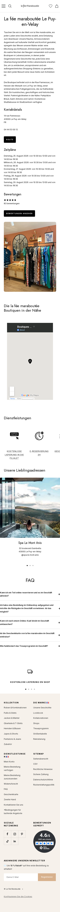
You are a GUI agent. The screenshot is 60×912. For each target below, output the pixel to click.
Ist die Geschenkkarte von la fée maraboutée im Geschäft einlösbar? (27, 635)
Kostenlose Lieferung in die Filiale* (14, 454)
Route (9, 140)
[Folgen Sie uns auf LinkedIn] (14, 841)
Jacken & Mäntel (11, 718)
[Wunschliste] (50, 6)
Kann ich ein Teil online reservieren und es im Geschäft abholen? (26, 594)
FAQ (6, 789)
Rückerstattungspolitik (43, 785)
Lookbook (38, 713)
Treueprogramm (41, 728)
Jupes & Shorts (11, 734)
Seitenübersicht (40, 759)
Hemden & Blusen (12, 728)
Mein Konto (9, 761)
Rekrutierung (39, 739)
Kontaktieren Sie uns (13, 805)
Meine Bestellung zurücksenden (12, 777)
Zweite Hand (10, 799)
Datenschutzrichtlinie (43, 779)
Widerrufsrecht (11, 784)
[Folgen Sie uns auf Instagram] (14, 834)
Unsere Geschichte (42, 707)
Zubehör (8, 744)
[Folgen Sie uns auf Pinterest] (21, 834)
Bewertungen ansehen (19, 213)
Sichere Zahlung (40, 774)
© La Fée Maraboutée (12, 889)
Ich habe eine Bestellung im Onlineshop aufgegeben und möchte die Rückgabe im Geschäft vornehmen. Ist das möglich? (26, 608)
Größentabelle (40, 734)
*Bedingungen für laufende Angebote (13, 811)
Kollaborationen (40, 718)
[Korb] (56, 6)
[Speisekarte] (3, 6)
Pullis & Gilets (10, 713)
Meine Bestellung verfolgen (12, 768)
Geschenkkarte (11, 794)
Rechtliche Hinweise (42, 769)
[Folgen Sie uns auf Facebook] (7, 834)
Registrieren (47, 877)
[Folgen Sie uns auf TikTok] (7, 841)
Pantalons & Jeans (12, 739)
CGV (35, 764)
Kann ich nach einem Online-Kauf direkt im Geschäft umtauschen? (24, 622)
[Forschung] (10, 6)
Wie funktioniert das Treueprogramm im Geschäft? (24, 646)
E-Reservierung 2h (39, 453)
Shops (36, 723)
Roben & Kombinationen (15, 707)
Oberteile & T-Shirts (13, 723)
